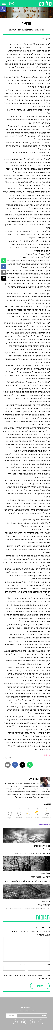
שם (47, 964)
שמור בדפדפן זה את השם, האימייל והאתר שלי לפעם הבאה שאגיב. (27, 977)
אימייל (21, 964)
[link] (3, 9)
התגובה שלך (43, 934)
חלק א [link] (47, 755)
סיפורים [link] (30, 30)
